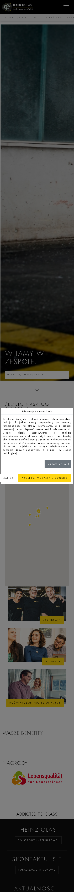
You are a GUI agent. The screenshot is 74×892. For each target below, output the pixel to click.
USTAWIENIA (57, 463)
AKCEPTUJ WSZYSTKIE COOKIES (45, 477)
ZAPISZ (8, 477)
